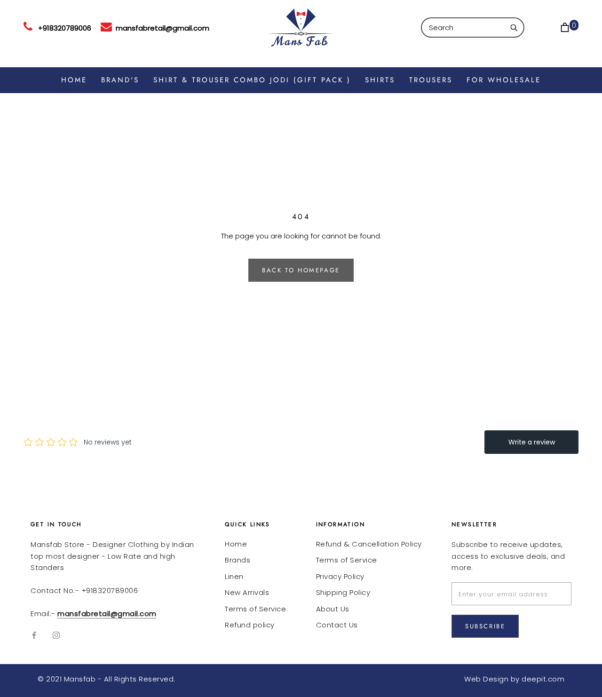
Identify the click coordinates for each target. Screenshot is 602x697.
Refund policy (250, 625)
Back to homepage (301, 270)
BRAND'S (120, 80)
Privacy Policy (340, 576)
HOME (74, 80)
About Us (332, 609)
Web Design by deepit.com (514, 679)
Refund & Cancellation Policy (369, 544)
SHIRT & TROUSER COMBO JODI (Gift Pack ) (252, 80)
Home (236, 544)
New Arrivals (247, 592)
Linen (234, 576)
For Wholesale (504, 80)
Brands (237, 560)
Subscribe (485, 626)
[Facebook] (34, 635)
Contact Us (337, 625)
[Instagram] (56, 635)
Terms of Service (255, 609)
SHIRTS (380, 80)
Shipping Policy (343, 592)
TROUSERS (430, 80)
